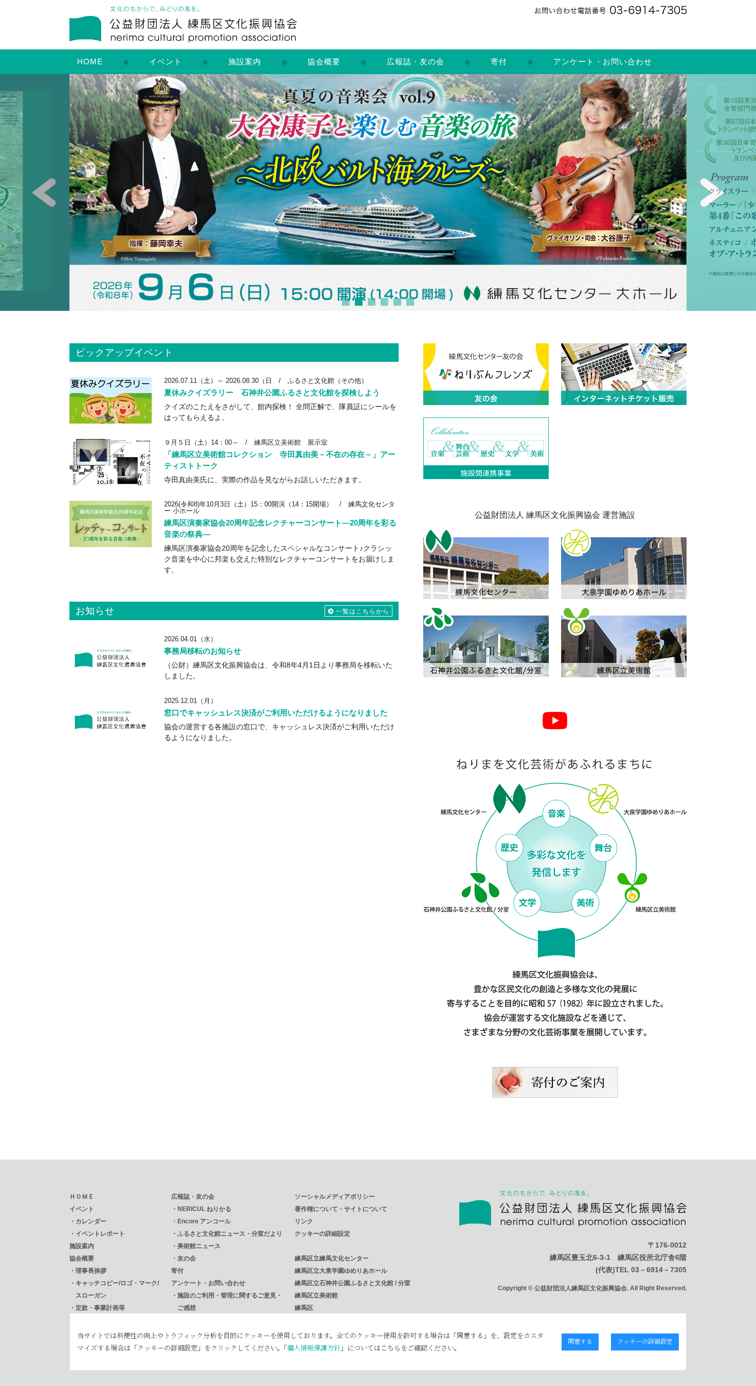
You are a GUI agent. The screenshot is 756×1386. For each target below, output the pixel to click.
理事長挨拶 (91, 1270)
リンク (304, 1221)
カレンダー (91, 1221)
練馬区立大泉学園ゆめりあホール (341, 1270)
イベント (165, 61)
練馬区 (304, 1307)
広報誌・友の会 (415, 61)
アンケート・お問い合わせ (602, 61)
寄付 (499, 61)
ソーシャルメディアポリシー (335, 1196)
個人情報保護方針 (313, 1348)
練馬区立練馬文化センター (332, 1258)
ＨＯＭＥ (81, 1196)
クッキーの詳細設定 (322, 1233)
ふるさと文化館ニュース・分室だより (229, 1233)
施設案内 (244, 61)
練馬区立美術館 (316, 1295)
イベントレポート (100, 1233)
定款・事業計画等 (100, 1307)
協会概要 (324, 61)
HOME (90, 61)
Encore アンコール (204, 1221)
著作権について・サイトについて (341, 1209)
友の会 (186, 1258)
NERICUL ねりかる (204, 1209)
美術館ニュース (199, 1246)
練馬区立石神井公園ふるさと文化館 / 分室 (352, 1283)
